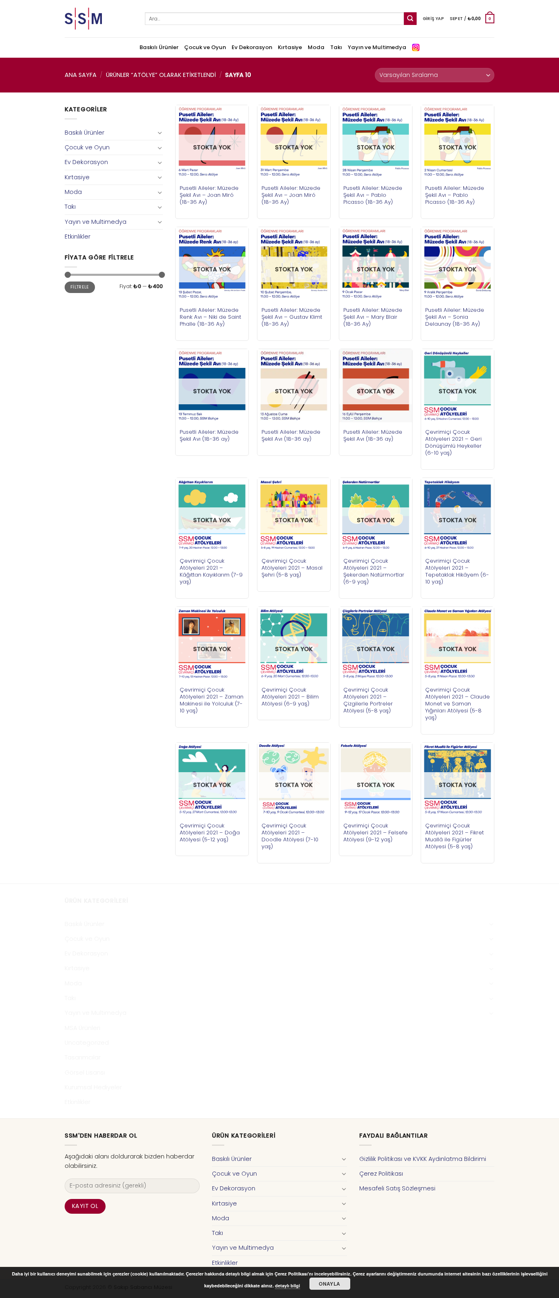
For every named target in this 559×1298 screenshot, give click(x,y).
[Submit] (410, 18)
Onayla (329, 1283)
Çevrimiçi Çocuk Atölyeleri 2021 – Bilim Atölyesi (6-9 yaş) (290, 696)
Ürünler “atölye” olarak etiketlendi (161, 75)
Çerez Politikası (381, 1174)
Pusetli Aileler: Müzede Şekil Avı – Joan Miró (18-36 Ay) (209, 195)
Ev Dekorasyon (252, 47)
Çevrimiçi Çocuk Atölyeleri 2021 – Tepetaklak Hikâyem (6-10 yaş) (457, 571)
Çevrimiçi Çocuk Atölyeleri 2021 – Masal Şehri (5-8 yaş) (291, 567)
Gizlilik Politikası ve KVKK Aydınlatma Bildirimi (422, 1159)
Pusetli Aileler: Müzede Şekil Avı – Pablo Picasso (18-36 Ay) (372, 195)
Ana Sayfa (81, 75)
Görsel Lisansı (85, 1072)
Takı (336, 47)
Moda (316, 47)
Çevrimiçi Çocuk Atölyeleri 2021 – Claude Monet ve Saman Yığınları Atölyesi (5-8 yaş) (457, 703)
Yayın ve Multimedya (377, 47)
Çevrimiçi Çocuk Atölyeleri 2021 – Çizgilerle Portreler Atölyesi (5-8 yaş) (368, 700)
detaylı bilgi (287, 1285)
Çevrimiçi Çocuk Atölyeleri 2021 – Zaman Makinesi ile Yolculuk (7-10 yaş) (211, 700)
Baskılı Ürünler (159, 47)
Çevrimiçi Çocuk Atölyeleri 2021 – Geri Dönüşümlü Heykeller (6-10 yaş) (453, 442)
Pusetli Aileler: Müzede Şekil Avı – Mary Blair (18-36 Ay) (372, 316)
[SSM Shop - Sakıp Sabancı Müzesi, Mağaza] (99, 18)
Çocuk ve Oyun (205, 47)
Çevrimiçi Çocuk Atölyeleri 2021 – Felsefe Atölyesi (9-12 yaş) (375, 832)
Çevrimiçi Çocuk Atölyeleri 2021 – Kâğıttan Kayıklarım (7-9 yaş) (211, 571)
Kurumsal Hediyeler (93, 1087)
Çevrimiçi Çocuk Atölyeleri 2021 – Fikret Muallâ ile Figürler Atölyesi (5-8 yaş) (454, 836)
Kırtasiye (290, 47)
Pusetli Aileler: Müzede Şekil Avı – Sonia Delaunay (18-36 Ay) (454, 316)
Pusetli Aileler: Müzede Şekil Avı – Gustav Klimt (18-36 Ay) (291, 316)
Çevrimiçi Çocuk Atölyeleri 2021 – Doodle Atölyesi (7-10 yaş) (289, 836)
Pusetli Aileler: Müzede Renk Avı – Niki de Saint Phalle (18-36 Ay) (210, 316)
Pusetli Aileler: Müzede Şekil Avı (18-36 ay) (209, 435)
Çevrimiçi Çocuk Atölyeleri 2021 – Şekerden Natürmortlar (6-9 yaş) (373, 571)
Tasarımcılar (83, 1057)
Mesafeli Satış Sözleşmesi (397, 1188)
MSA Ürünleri (82, 1028)
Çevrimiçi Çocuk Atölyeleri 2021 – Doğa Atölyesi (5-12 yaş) (210, 832)
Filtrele (79, 287)
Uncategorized (87, 1043)
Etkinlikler (77, 236)
